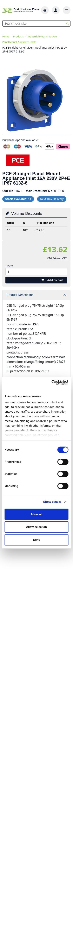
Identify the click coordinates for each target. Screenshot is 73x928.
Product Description (20, 295)
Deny (36, 539)
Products (18, 36)
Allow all (36, 514)
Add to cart (55, 280)
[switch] (62, 462)
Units (9, 266)
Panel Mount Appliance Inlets (19, 42)
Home (5, 36)
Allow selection (36, 526)
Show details (52, 501)
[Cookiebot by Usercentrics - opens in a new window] (51, 382)
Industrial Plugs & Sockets (42, 36)
